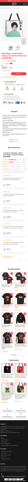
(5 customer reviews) (11, 60)
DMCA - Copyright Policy (6, 443)
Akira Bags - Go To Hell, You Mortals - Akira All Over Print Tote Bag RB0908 (20, 397)
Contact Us (3, 456)
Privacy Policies (4, 441)
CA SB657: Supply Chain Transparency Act (9, 445)
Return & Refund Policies (6, 455)
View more (14, 355)
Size (2, 65)
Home (2, 8)
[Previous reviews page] (19, 260)
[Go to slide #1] (10, 48)
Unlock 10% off (2, 476)
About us (3, 438)
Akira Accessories (9, 8)
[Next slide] (25, 27)
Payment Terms (4, 453)
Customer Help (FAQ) (5, 458)
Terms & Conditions (5, 440)
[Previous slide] (2, 27)
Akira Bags (16, 8)
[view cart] (26, 4)
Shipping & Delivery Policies (6, 451)
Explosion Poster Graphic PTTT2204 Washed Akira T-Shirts (20, 286)
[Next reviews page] (25, 260)
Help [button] (25, 480)
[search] (24, 4)
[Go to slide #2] (17, 48)
